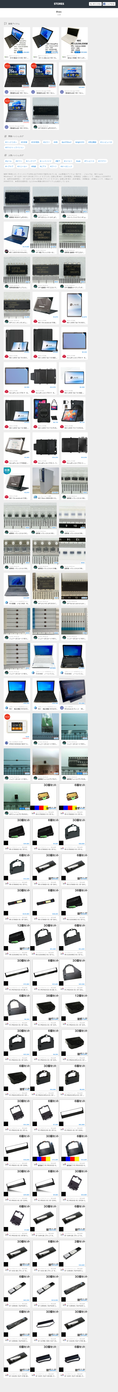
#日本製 (24, 142)
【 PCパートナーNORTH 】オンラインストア (22, 601)
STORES (55, 3)
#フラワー (102, 161)
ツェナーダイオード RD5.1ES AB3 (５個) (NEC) (54, 639)
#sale (78, 161)
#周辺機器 (92, 142)
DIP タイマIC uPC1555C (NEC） (49, 603)
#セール (8, 161)
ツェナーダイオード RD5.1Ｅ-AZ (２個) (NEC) (25, 779)
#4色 (56, 142)
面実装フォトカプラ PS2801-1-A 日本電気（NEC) (84, 779)
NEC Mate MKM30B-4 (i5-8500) (50, 498)
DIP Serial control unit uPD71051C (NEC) (82, 603)
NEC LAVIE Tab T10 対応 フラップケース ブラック (56, 358)
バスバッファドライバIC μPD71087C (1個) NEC (84, 217)
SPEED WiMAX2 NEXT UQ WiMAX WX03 (24, 744)
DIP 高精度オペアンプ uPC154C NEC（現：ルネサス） (84, 287)
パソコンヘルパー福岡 (44, 496)
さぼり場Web (69, 706)
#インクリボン (11, 142)
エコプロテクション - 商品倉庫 (45, 812)
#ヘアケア (9, 166)
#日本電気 (35, 142)
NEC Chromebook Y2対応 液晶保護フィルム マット (28, 498)
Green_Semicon (43, 126)
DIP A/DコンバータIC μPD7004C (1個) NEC (53, 217)
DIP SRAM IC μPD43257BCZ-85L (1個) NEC (54, 128)
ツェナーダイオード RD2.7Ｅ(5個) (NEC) (52, 744)
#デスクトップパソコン (14, 147)
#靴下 (58, 161)
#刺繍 (33, 166)
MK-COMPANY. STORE (16, 742)
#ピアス (43, 166)
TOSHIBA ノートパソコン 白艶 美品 (50, 674)
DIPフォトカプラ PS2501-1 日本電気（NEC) (25, 814)
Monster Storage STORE (16, 91)
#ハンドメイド (45, 161)
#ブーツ (53, 166)
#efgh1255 (79, 142)
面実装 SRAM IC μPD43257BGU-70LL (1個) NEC (26, 217)
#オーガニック (66, 166)
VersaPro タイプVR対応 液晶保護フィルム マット (27, 463)
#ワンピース (89, 161)
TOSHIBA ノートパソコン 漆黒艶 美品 (80, 674)
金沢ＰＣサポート (14, 55)
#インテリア (31, 161)
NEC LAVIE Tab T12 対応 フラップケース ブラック (27, 428)
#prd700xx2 (66, 142)
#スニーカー (22, 166)
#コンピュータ (106, 142)
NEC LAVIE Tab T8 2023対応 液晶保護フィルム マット (86, 323)
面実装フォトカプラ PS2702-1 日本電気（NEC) (54, 779)
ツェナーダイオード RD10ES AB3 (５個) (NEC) (25, 674)
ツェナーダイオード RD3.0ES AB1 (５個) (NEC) (25, 639)
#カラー (46, 142)
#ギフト (19, 161)
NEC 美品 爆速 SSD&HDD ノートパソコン (24, 709)
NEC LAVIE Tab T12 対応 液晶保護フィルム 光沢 (82, 393)
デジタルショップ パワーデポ (18, 250)
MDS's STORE (42, 320)
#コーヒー (68, 161)
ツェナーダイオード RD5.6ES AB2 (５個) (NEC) (83, 639)
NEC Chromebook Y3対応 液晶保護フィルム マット (57, 323)
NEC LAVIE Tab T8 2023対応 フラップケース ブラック (28, 358)
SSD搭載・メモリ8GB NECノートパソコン (24, 603)
